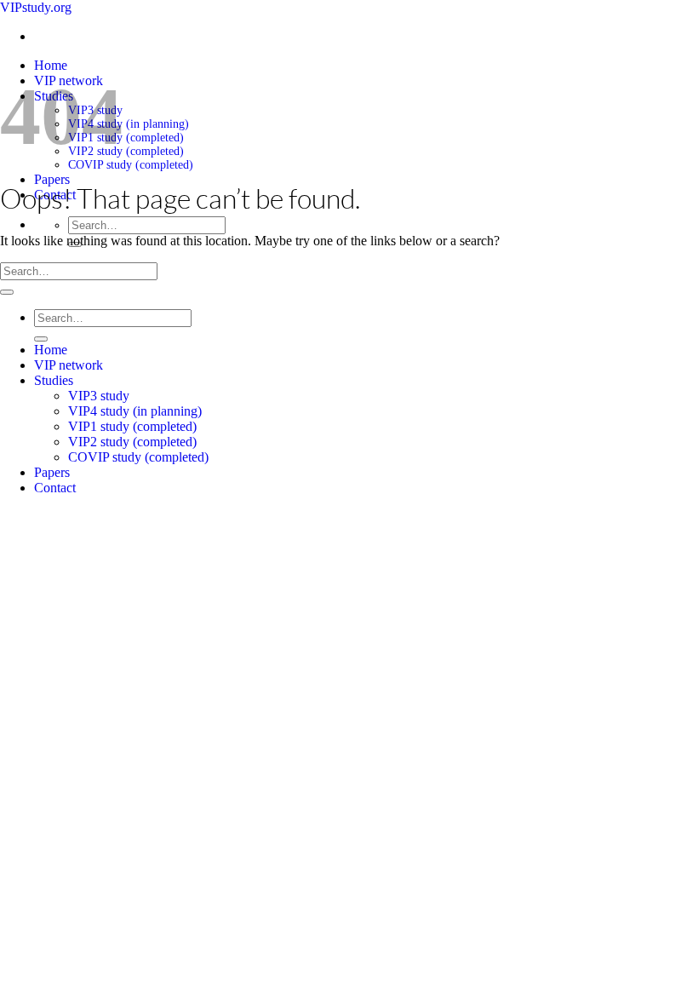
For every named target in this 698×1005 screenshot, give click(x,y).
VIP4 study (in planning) (128, 124)
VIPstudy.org (36, 7)
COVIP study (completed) (130, 164)
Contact (55, 487)
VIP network (68, 365)
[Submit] (7, 292)
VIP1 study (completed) (126, 137)
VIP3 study (98, 395)
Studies (53, 380)
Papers (52, 179)
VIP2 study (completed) (126, 151)
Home (50, 65)
